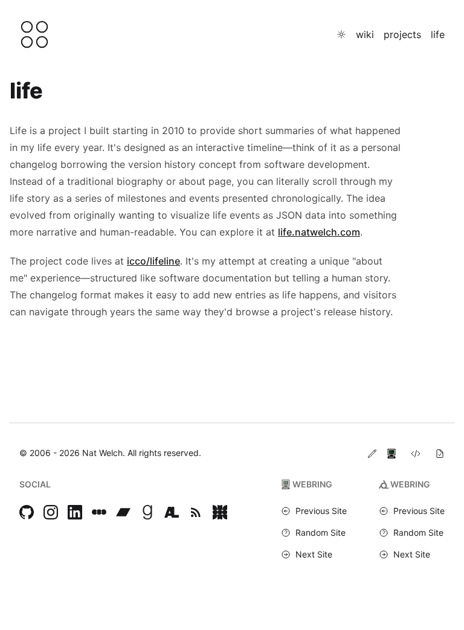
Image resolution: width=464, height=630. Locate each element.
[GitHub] (26, 512)
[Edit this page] (372, 453)
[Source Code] (415, 453)
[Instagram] (51, 512)
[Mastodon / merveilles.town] (220, 512)
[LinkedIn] (75, 512)
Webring (312, 484)
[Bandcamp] (123, 512)
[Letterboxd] (99, 512)
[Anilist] (171, 512)
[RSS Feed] (195, 512)
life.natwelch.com (319, 232)
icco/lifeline (153, 261)
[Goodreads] (147, 512)
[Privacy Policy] (440, 453)
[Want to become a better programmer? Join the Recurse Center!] (391, 453)
